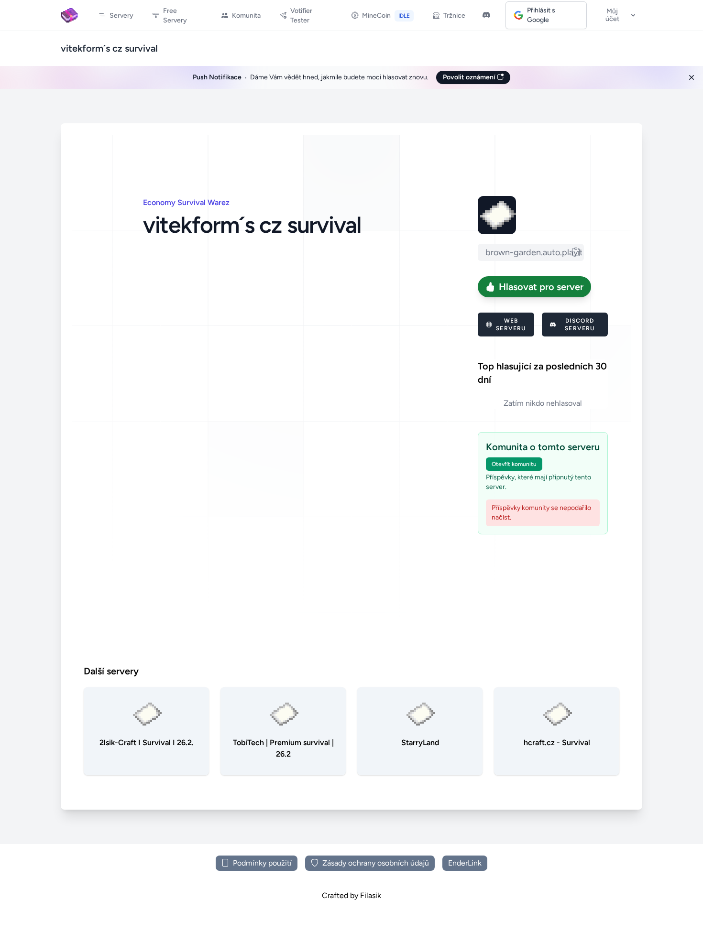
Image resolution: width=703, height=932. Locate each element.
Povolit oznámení (470, 77)
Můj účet (612, 15)
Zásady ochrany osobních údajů (375, 862)
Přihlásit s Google (541, 15)
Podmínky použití (262, 862)
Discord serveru (579, 324)
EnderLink (465, 862)
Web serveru (511, 324)
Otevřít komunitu (514, 464)
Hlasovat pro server (541, 287)
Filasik (370, 895)
